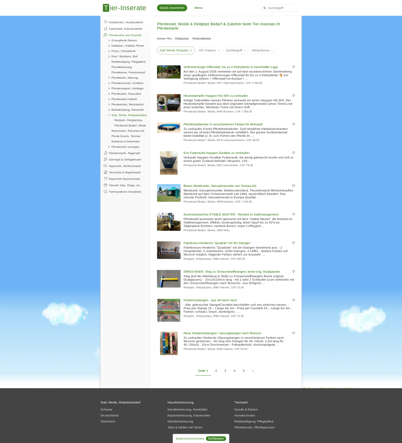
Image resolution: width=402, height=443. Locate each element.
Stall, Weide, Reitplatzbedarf (129, 115)
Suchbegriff (234, 50)
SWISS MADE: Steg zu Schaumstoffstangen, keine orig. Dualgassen (232, 271)
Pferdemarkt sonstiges (125, 146)
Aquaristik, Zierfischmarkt (125, 166)
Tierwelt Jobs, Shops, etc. (125, 185)
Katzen (253, 409)
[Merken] (293, 67)
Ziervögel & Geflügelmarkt (125, 159)
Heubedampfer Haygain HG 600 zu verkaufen (216, 95)
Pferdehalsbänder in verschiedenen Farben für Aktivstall (223, 124)
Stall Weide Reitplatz (174, 50)
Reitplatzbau (182, 38)
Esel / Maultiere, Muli (124, 56)
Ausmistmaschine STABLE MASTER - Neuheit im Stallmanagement (231, 214)
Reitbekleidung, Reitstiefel (127, 109)
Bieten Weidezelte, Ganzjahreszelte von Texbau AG (220, 186)
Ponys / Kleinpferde (123, 51)
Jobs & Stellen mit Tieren (185, 427)
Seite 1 (203, 370)
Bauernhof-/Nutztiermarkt (124, 178)
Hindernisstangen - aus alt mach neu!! (210, 300)
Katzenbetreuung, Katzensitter (189, 415)
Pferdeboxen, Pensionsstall (128, 72)
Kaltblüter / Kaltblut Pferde (127, 45)
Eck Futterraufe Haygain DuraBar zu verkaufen (217, 153)
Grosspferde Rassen (124, 40)
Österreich (107, 421)
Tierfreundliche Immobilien (125, 191)
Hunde (239, 409)
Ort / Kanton (207, 50)
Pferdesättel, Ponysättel (126, 93)
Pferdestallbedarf (202, 38)
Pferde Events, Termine (125, 136)
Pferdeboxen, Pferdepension (254, 427)
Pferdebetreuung (121, 67)
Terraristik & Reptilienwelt (125, 172)
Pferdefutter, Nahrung (124, 77)
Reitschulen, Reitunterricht (127, 130)
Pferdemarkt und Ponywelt (125, 35)
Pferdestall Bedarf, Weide (130, 125)
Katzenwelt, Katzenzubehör (126, 28)
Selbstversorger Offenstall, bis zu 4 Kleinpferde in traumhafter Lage (231, 67)
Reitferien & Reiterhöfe (125, 141)
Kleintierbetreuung (180, 421)
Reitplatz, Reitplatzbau (128, 120)
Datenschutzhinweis (190, 438)
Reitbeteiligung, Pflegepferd (128, 61)
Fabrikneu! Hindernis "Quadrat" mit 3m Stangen (217, 243)
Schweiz (106, 409)
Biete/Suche (260, 50)
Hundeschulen (244, 415)
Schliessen (216, 438)
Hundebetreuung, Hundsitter (187, 409)
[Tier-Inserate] (126, 8)
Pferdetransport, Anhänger (127, 88)
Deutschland (109, 415)
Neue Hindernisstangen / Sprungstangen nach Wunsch (222, 333)
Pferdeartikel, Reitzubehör (127, 104)
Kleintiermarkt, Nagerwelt (124, 153)
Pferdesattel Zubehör (124, 99)
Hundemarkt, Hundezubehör (126, 22)
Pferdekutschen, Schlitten (127, 83)
